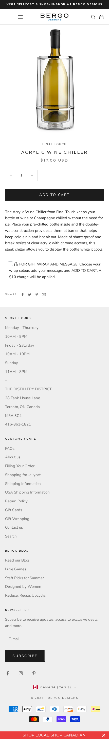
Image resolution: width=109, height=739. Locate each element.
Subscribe (25, 656)
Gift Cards (13, 509)
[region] (54, 735)
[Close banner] (104, 735)
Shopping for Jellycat (23, 474)
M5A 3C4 (13, 415)
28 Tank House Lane (22, 397)
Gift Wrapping (17, 518)
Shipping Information (23, 483)
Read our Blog (17, 560)
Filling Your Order (19, 465)
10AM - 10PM (17, 353)
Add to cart (54, 194)
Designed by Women (23, 586)
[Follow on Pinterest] (34, 673)
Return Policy (16, 501)
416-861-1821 (18, 424)
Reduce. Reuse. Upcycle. (25, 595)
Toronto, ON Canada (22, 406)
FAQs (9, 448)
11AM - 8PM (16, 371)
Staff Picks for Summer (24, 577)
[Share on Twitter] (30, 295)
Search (11, 536)
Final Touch (54, 144)
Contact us (14, 527)
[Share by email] (44, 295)
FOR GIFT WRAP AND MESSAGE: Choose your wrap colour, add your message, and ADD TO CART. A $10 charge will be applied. (55, 270)
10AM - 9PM (16, 336)
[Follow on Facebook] (7, 673)
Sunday (11, 362)
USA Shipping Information (27, 492)
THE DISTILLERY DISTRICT (28, 389)
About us (12, 457)
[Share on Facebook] (23, 295)
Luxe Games (15, 569)
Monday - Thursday (22, 327)
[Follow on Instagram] (20, 673)
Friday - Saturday (19, 345)
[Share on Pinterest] (37, 295)
